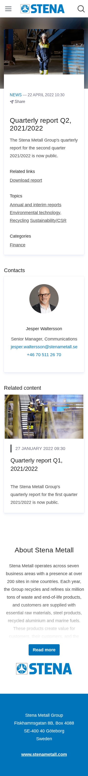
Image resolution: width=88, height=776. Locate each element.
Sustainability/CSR (48, 220)
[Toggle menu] (8, 9)
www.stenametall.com (44, 754)
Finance (17, 244)
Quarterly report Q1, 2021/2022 (37, 464)
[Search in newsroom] (81, 9)
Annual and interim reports (35, 204)
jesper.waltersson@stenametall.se (44, 346)
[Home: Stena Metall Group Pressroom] (42, 8)
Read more (44, 649)
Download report (26, 180)
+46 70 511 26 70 (44, 354)
